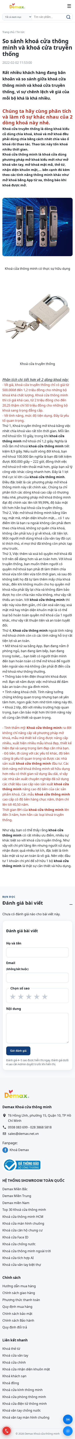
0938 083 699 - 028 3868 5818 (30, 1127)
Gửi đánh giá (18, 1050)
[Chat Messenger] (68, 1431)
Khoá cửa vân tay (15, 1355)
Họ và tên (13, 943)
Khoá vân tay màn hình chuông (25, 1417)
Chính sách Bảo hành (18, 1320)
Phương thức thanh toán (21, 1299)
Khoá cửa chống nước (19, 1244)
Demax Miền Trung (16, 1196)
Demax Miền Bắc (15, 1189)
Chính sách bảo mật (17, 1313)
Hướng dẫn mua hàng (19, 1286)
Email (17, 966)
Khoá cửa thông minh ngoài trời (26, 1251)
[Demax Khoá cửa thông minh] (16, 6)
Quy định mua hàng (17, 1306)
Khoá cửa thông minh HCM (22, 1216)
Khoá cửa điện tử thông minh (24, 1403)
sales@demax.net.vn (23, 1133)
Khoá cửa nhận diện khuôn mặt (26, 1369)
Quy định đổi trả (14, 1327)
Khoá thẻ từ (11, 1348)
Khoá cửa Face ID (15, 1237)
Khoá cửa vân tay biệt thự (21, 1264)
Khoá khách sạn (14, 1376)
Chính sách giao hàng (18, 1293)
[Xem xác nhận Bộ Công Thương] (37, 1165)
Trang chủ (8, 32)
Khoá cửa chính (14, 1362)
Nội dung (13, 1008)
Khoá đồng (10, 1383)
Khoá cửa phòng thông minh (24, 1396)
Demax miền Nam (15, 1203)
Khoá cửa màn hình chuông (23, 1223)
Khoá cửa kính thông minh (22, 1390)
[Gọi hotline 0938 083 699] (6, 1431)
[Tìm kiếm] (68, 17)
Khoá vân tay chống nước (21, 1410)
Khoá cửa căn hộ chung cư (22, 1230)
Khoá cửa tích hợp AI (18, 1258)
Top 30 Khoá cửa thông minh (24, 1209)
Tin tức (20, 32)
